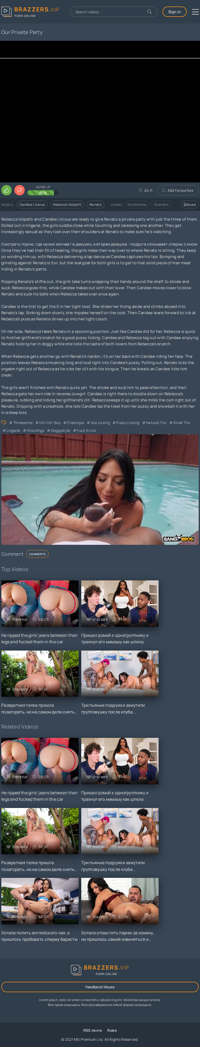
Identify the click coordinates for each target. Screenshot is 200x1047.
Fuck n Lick (86, 430)
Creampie (75, 422)
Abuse (190, 204)
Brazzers (161, 204)
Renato (96, 204)
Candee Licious (32, 204)
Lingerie (13, 430)
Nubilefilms (137, 204)
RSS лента (92, 1030)
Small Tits (181, 422)
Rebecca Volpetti (67, 204)
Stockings (35, 430)
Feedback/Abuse (100, 986)
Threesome (23, 422)
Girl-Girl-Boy (50, 422)
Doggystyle (60, 430)
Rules (112, 1030)
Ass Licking (100, 422)
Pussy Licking (127, 422)
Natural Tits (156, 422)
